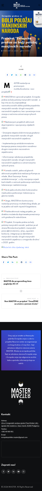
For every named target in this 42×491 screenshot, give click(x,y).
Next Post (31, 298)
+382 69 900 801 (7, 431)
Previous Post (12, 278)
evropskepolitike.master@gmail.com (14, 437)
